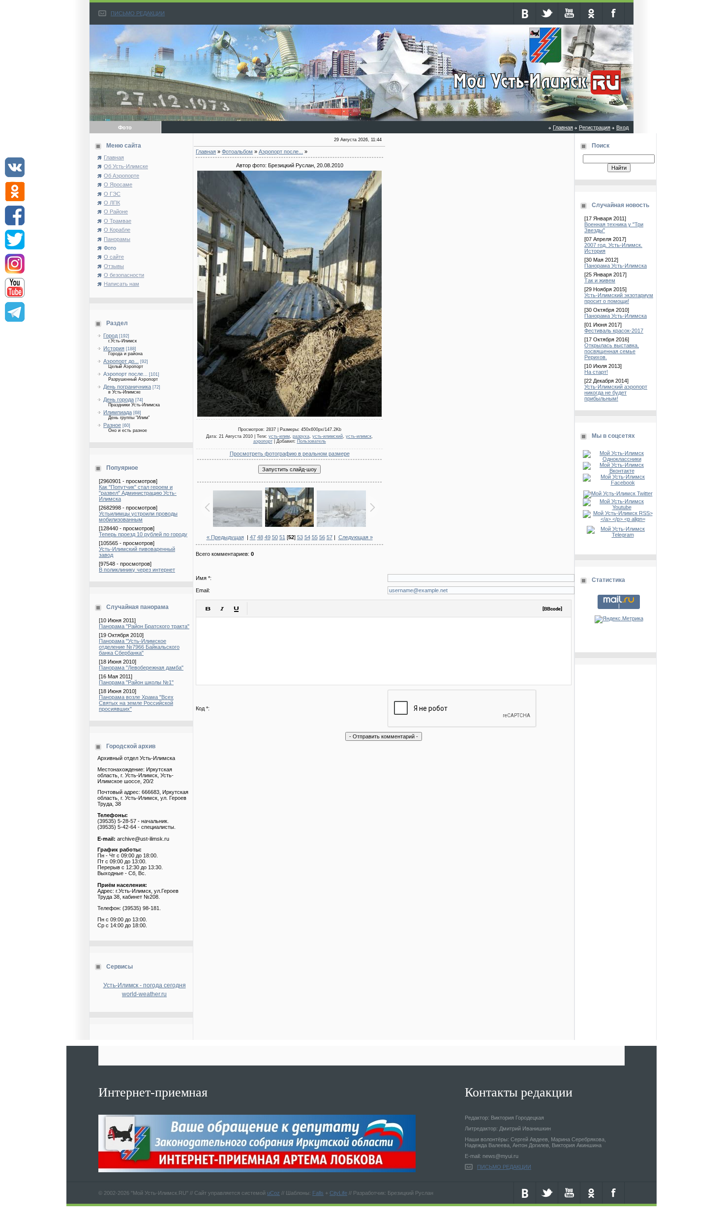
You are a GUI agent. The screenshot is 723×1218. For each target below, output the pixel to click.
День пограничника (127, 387)
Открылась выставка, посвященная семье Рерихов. (611, 351)
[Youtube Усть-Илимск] (619, 507)
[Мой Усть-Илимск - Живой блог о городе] (536, 95)
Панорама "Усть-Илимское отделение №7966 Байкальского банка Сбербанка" (139, 647)
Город (110, 335)
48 (260, 537)
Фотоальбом (237, 151)
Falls (318, 1193)
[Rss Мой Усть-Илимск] (619, 519)
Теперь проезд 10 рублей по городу (143, 534)
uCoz (273, 1193)
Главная (563, 127)
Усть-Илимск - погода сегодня (144, 985)
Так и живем (599, 280)
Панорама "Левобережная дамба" (141, 667)
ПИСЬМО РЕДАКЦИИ (138, 13)
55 (315, 537)
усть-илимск (358, 436)
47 (253, 537)
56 (322, 537)
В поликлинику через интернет (137, 570)
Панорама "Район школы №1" (136, 682)
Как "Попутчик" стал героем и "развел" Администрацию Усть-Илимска (138, 493)
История (113, 348)
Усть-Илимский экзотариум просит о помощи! (618, 298)
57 (329, 537)
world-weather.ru (144, 994)
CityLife (338, 1193)
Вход (622, 127)
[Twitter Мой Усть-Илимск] (619, 493)
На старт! (596, 372)
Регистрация (594, 127)
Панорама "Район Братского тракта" (144, 626)
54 (307, 537)
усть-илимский (327, 436)
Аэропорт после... (125, 374)
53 (300, 537)
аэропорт (262, 441)
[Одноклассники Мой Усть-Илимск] (619, 459)
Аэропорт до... (121, 361)
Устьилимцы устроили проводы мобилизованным (138, 516)
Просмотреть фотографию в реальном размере (290, 454)
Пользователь (311, 441)
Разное (112, 425)
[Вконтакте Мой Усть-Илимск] (619, 471)
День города (118, 399)
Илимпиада (117, 412)
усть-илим (279, 436)
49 (268, 537)
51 (282, 537)
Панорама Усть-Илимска (615, 266)
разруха (301, 436)
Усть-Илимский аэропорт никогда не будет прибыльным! (615, 392)
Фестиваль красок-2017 (613, 331)
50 (275, 537)
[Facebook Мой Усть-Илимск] (619, 483)
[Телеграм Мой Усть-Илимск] (619, 535)
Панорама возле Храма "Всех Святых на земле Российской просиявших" (136, 703)
